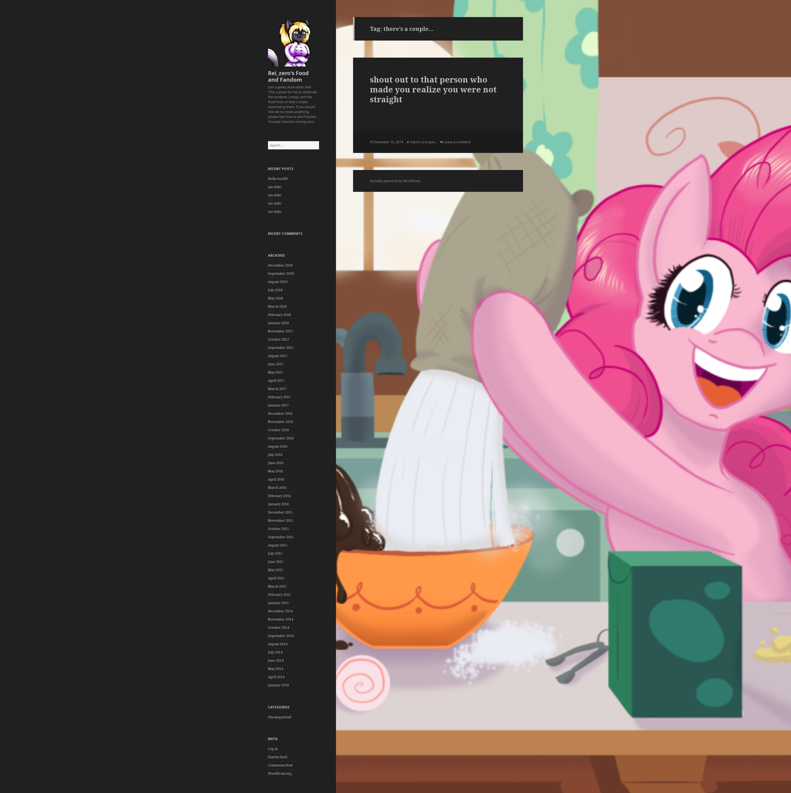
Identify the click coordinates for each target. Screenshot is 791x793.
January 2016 (278, 504)
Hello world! (278, 178)
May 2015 (275, 570)
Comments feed (280, 765)
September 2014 (281, 635)
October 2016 (278, 430)
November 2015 (280, 520)
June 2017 (275, 364)
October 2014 (278, 627)
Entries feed (277, 757)
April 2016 (276, 479)
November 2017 (280, 331)
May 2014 (275, 668)
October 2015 (278, 528)
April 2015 (276, 578)
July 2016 (275, 454)
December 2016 (280, 413)
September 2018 (281, 273)
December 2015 (280, 512)
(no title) (274, 187)
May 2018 (275, 298)
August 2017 (277, 356)
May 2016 (275, 471)
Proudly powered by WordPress (395, 181)
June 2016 (275, 463)
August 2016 (277, 446)
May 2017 (275, 372)
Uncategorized (279, 717)
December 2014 (280, 611)
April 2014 (276, 677)
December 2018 (280, 265)
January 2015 (278, 603)
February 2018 (279, 314)
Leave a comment (457, 142)
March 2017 (277, 389)
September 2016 (281, 438)
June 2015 (275, 561)
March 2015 (277, 586)
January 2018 (278, 323)
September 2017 (281, 347)
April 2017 (276, 380)
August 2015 (277, 545)
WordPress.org (280, 773)
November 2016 (280, 421)
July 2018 (275, 290)
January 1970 (278, 685)
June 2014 (275, 660)
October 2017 (278, 339)
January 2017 (278, 405)
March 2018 (277, 306)
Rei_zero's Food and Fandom (288, 76)
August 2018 (277, 281)
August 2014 (277, 644)
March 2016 (277, 487)
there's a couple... (423, 142)
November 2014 (280, 619)
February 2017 (279, 397)
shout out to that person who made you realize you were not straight (433, 89)
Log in (273, 748)
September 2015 (281, 537)
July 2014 (275, 652)
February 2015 (279, 594)
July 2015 (275, 553)
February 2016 (279, 496)
